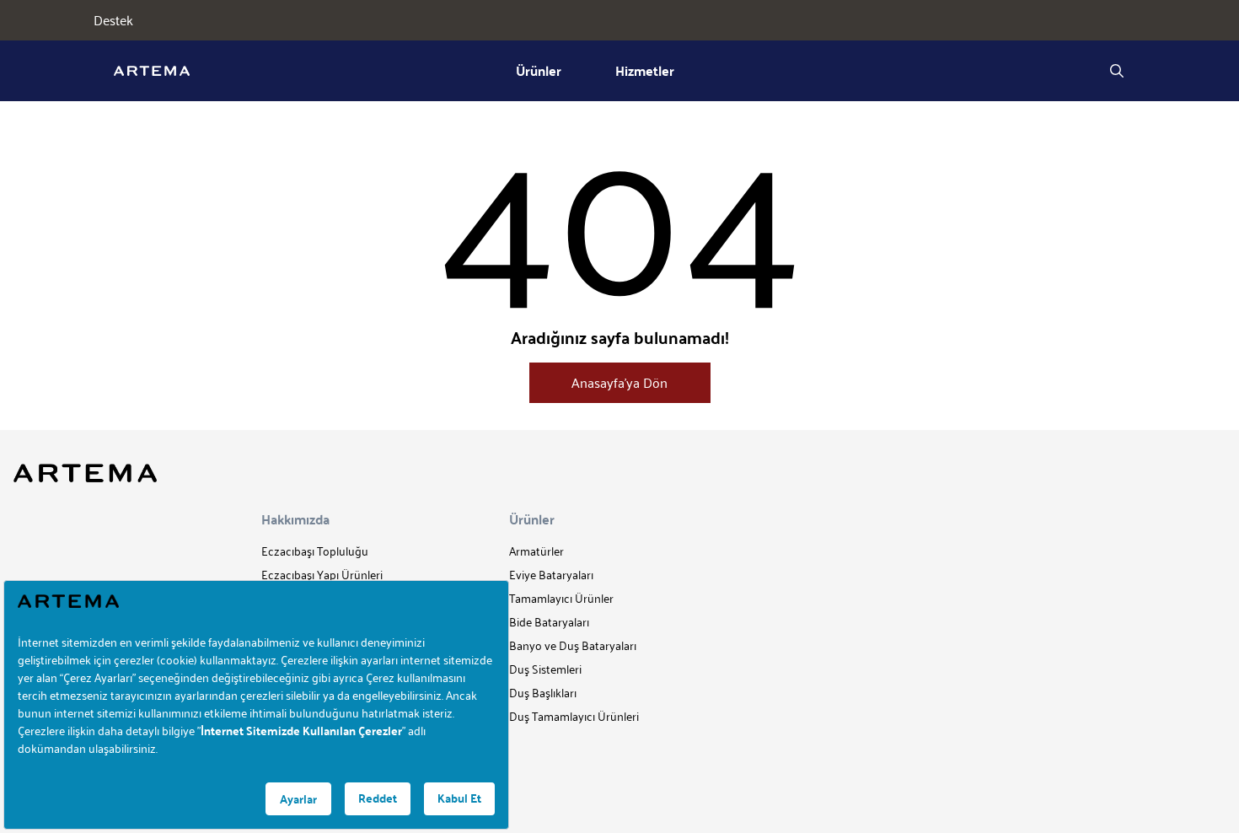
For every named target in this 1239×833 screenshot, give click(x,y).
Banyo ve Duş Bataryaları (572, 645)
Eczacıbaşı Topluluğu (314, 551)
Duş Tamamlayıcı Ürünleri (574, 716)
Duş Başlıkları (543, 692)
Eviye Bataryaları (551, 574)
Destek (113, 20)
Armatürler (536, 551)
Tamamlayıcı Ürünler (561, 598)
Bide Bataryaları (549, 621)
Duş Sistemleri (545, 669)
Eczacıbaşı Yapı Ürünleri (322, 574)
